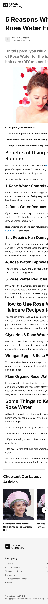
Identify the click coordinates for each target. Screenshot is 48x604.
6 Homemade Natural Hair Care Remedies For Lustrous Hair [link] (17, 526)
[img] (12, 5)
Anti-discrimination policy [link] (16, 579)
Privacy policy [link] (11, 575)
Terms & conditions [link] (13, 571)
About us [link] (9, 564)
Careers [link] (8, 582)
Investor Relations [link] (13, 567)
